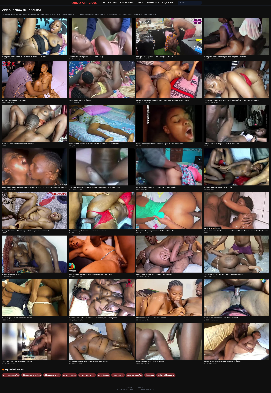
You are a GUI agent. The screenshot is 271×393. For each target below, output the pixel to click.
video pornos (118, 375)
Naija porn (167, 3)
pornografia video (87, 375)
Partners (129, 387)
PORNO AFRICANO (83, 3)
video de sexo (103, 375)
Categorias (127, 3)
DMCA (140, 387)
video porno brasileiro (31, 375)
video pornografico (11, 375)
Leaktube (140, 3)
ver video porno (69, 375)
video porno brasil (51, 375)
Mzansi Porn (153, 3)
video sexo (149, 375)
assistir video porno (166, 375)
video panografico (134, 375)
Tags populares (110, 3)
